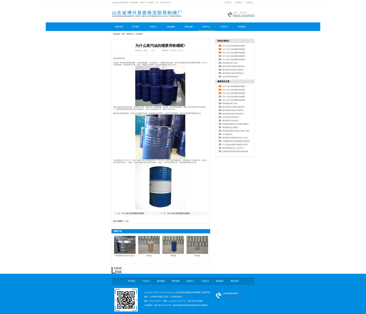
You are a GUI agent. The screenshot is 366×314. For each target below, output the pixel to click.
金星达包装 (177, 305)
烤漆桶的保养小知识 (230, 63)
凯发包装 (194, 305)
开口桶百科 (203, 305)
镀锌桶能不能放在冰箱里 (124, 256)
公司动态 (139, 34)
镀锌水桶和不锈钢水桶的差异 (233, 66)
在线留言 (249, 3)
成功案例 (171, 27)
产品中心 (153, 27)
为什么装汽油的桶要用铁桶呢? (178, 213)
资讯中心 (206, 27)
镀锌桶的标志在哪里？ (230, 127)
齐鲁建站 (199, 301)
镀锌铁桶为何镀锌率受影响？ (233, 70)
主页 (123, 34)
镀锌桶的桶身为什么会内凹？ (233, 148)
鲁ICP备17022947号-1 (163, 305)
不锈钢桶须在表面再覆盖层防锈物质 (236, 141)
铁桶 (118, 58)
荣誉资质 (189, 27)
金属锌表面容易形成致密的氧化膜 (235, 151)
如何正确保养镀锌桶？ (230, 77)
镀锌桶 (149, 256)
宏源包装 (186, 305)
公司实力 (224, 27)
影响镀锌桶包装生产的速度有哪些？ (236, 124)
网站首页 (119, 27)
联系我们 (238, 3)
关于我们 (227, 3)
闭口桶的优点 (227, 134)
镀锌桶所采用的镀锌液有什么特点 (235, 138)
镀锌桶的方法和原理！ (230, 121)
